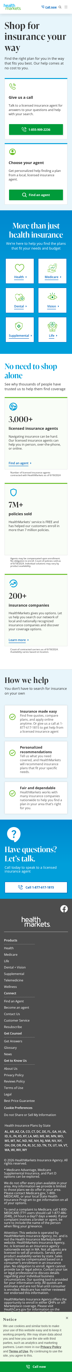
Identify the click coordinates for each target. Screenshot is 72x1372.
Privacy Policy (51, 1347)
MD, (36, 1136)
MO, (61, 1136)
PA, (24, 1145)
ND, (25, 1141)
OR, (19, 1145)
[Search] (60, 7)
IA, (64, 1132)
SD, (39, 1145)
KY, (25, 1136)
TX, (50, 1145)
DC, (38, 1132)
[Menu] (67, 7)
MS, (7, 1141)
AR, (12, 1132)
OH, (7, 1145)
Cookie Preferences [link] (18, 1108)
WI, (13, 1150)
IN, (15, 1136)
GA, (54, 1132)
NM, (48, 1141)
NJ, (42, 1141)
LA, (30, 1136)
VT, (66, 1145)
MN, (54, 1136)
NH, (37, 1141)
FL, (49, 1132)
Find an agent (18, 463)
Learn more (17, 640)
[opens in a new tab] (64, 911)
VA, (60, 1145)
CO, (28, 1132)
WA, (7, 1150)
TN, (44, 1145)
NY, (59, 1141)
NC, (19, 1141)
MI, (48, 1136)
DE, (44, 1132)
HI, (60, 1132)
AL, (7, 1132)
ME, (42, 1136)
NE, (30, 1141)
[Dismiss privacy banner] (67, 1318)
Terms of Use (18, 1351)
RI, (29, 1145)
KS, (20, 1136)
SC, (34, 1145)
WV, (19, 1150)
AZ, (17, 1132)
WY (24, 1150)
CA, (22, 1132)
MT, (13, 1141)
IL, (11, 1136)
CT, (33, 1132)
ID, (7, 1136)
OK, (13, 1145)
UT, (55, 1145)
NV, (54, 1141)
